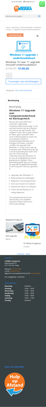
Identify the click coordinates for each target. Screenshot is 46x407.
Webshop (15, 27)
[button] (38, 36)
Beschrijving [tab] (13, 100)
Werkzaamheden (26, 27)
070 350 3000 (17, 2)
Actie (17, 90)
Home (8, 27)
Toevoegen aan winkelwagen (23, 81)
